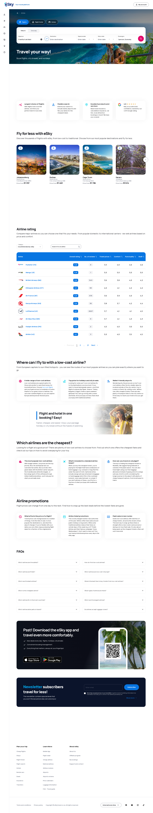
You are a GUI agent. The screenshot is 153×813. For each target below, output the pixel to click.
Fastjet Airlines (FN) (33, 327)
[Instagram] (138, 805)
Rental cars (20, 772)
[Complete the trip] (4, 40)
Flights (24, 22)
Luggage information (50, 785)
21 (88, 345)
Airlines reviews (48, 768)
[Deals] (4, 33)
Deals (18, 776)
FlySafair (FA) (31, 265)
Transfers (20, 785)
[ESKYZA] (17, 13)
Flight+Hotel (21, 760)
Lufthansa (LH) (32, 311)
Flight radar (46, 755)
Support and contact (76, 764)
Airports (45, 772)
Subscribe (132, 687)
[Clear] (41, 39)
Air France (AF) (31, 296)
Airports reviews (48, 776)
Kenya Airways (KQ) (33, 303)
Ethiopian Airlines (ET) (35, 288)
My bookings (74, 760)
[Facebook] (126, 805)
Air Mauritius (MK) (33, 319)
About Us (73, 751)
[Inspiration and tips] (4, 46)
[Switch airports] (47, 39)
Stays (19, 755)
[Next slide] (145, 159)
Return (23, 31)
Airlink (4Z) (30, 334)
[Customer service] (4, 52)
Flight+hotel (39, 22)
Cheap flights (21, 751)
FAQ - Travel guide (49, 789)
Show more (130, 698)
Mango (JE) (30, 272)
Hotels (54, 22)
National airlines (48, 764)
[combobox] (28, 39)
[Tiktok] (143, 805)
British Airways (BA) (33, 280)
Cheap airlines (47, 760)
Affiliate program (75, 755)
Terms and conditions (24, 805)
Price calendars (48, 781)
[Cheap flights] (4, 21)
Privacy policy (38, 805)
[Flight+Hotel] (4, 15)
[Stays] (4, 27)
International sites (109, 805)
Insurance (20, 781)
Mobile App (46, 751)
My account (142, 5)
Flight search (21, 764)
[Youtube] (132, 805)
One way (34, 31)
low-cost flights (47, 387)
